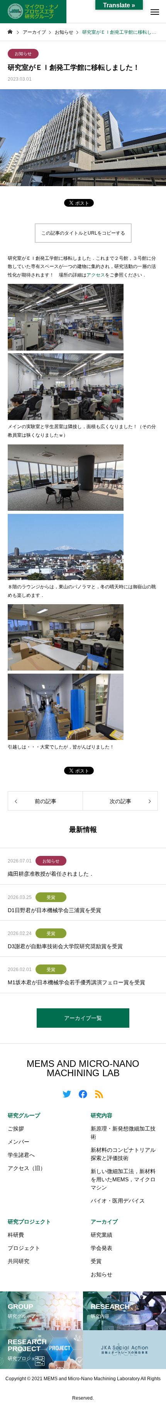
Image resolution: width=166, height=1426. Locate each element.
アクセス (95, 275)
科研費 (16, 1235)
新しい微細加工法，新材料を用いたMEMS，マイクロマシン (123, 1179)
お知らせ (23, 53)
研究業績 (101, 1235)
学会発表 (101, 1248)
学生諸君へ (21, 1155)
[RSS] (99, 1093)
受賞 (51, 897)
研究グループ (24, 1115)
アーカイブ (104, 1222)
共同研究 (18, 1261)
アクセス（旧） (27, 1168)
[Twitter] (67, 1093)
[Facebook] (83, 1093)
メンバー (18, 1142)
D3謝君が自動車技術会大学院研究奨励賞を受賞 (65, 946)
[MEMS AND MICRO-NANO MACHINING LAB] (33, 11)
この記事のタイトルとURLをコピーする (83, 233)
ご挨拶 (16, 1128)
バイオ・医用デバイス (118, 1201)
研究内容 (101, 1115)
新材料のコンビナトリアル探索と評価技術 (123, 1154)
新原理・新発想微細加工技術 (123, 1132)
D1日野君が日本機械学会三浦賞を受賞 (54, 910)
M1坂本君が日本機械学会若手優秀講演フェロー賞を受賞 (76, 982)
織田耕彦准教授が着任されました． (51, 874)
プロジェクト (24, 1248)
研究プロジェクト (29, 1222)
